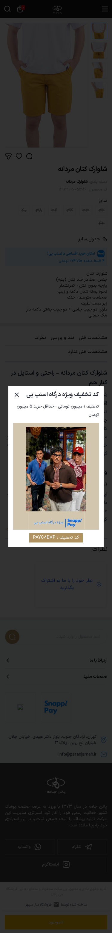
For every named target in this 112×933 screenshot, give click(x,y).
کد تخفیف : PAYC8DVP (56, 537)
